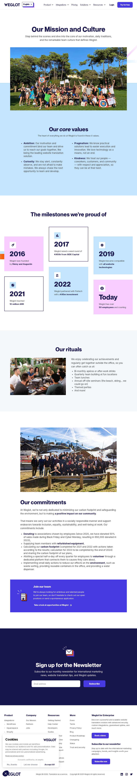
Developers (52, 728)
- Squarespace (11, 728)
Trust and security (77, 747)
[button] (5, 773)
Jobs (28, 728)
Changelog (74, 740)
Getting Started (54, 720)
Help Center (53, 724)
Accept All (50, 764)
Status (72, 743)
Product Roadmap (77, 736)
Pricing (74, 5)
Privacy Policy (75, 728)
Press (72, 720)
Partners (29, 724)
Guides (51, 732)
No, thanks (12, 764)
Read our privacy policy (14, 756)
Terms (72, 724)
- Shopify (8, 732)
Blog (71, 732)
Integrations (9, 720)
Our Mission (31, 720)
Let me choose (31, 764)
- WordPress (10, 724)
